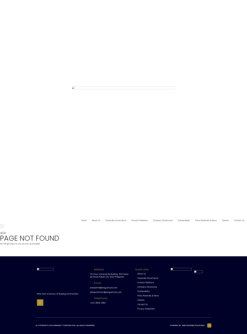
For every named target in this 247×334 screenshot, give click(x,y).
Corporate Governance (115, 220)
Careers (225, 220)
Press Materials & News (206, 220)
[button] (2, 226)
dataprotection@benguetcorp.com (106, 292)
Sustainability (184, 220)
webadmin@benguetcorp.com (103, 287)
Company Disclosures (163, 220)
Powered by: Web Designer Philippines (187, 325)
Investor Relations (139, 220)
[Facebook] (40, 302)
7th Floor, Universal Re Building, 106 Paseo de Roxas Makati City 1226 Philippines (109, 275)
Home (84, 220)
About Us (96, 220)
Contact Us (239, 220)
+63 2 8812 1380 (97, 303)
